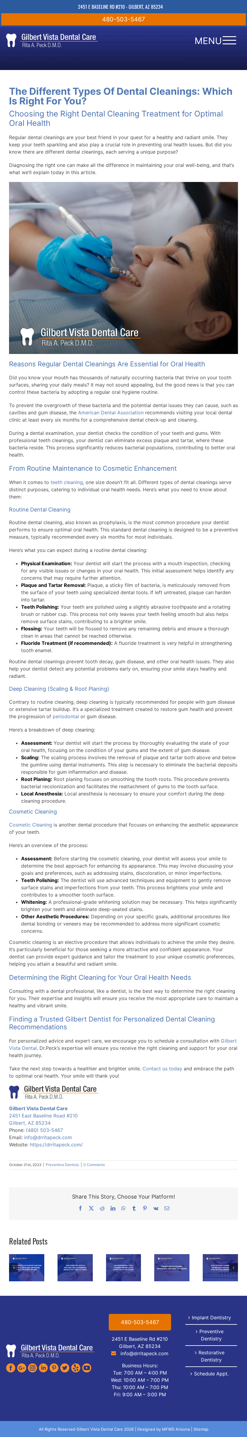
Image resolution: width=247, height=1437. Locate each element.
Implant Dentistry (211, 1317)
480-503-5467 (123, 19)
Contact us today (162, 1069)
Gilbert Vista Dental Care (38, 1108)
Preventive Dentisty (62, 1164)
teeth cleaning (67, 482)
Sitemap (200, 1429)
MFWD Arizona (176, 1429)
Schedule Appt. (211, 1374)
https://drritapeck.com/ (56, 1145)
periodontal (66, 716)
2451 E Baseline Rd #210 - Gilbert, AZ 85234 (120, 7)
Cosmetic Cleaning (30, 825)
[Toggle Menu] (229, 40)
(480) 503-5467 (44, 1130)
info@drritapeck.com (48, 1137)
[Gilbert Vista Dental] (50, 1346)
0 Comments (94, 1164)
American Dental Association (111, 412)
